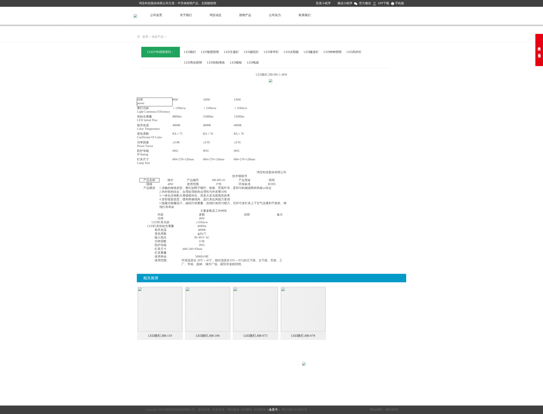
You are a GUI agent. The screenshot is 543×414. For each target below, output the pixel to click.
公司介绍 (145, 364)
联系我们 (305, 15)
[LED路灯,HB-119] (160, 330)
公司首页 (156, 15)
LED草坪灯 (271, 52)
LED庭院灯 (251, 52)
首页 (145, 36)
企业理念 (145, 375)
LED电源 (253, 62)
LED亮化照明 (193, 62)
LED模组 (236, 62)
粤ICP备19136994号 (294, 409)
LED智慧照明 (210, 52)
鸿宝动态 (215, 15)
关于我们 (186, 15)
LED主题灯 (231, 52)
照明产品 (245, 15)
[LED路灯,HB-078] (303, 330)
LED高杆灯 (354, 52)
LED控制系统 (216, 62)
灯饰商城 (260, 409)
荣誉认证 (145, 380)
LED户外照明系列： (160, 52)
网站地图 (376, 409)
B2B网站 (246, 409)
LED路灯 (190, 52)
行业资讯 (217, 375)
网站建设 (233, 409)
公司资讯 (217, 364)
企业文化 (145, 386)
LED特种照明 (332, 52)
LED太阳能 (291, 52)
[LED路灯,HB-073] (255, 330)
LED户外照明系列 (187, 370)
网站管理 (392, 409)
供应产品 (158, 36)
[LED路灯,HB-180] (208, 330)
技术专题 (217, 370)
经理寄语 (145, 370)
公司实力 (275, 15)
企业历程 (145, 391)
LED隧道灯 (311, 52)
